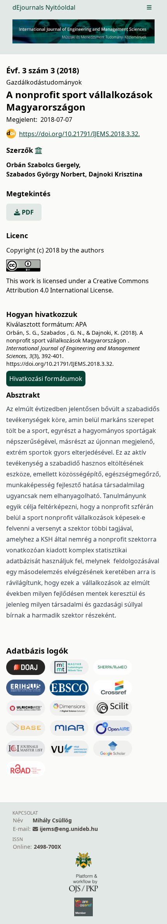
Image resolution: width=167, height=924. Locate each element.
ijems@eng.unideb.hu (69, 828)
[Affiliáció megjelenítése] (38, 150)
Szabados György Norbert (46, 174)
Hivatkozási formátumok (45, 378)
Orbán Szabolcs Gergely (43, 165)
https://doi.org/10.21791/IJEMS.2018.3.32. (79, 134)
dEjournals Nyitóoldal (43, 7)
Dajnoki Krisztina (116, 174)
